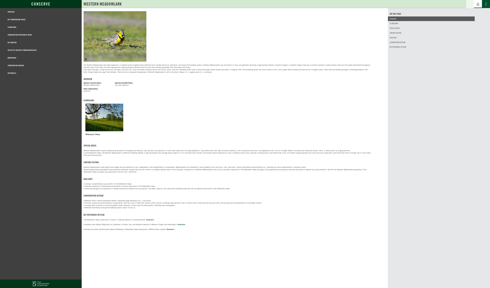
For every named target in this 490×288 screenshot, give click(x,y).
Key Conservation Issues (17, 19)
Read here (150, 220)
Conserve (40, 4)
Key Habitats (12, 42)
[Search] (462, 4)
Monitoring (12, 58)
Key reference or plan (398, 47)
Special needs (395, 28)
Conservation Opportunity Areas (20, 35)
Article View (478, 4)
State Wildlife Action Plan (41, 283)
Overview (11, 12)
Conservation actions (398, 42)
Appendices (12, 73)
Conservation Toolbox (16, 65)
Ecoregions (12, 27)
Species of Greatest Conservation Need (22, 50)
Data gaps (393, 37)
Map (470, 4)
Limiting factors (395, 33)
